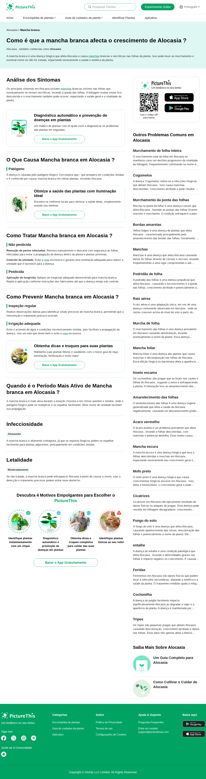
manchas (94, 56)
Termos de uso (104, 728)
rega (46, 259)
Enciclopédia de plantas (66, 722)
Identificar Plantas (123, 18)
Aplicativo (151, 18)
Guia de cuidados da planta (68, 728)
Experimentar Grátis (158, 7)
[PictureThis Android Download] (179, 108)
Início (9, 18)
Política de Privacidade (109, 722)
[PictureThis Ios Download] (179, 97)
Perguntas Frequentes (151, 722)
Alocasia (11, 30)
